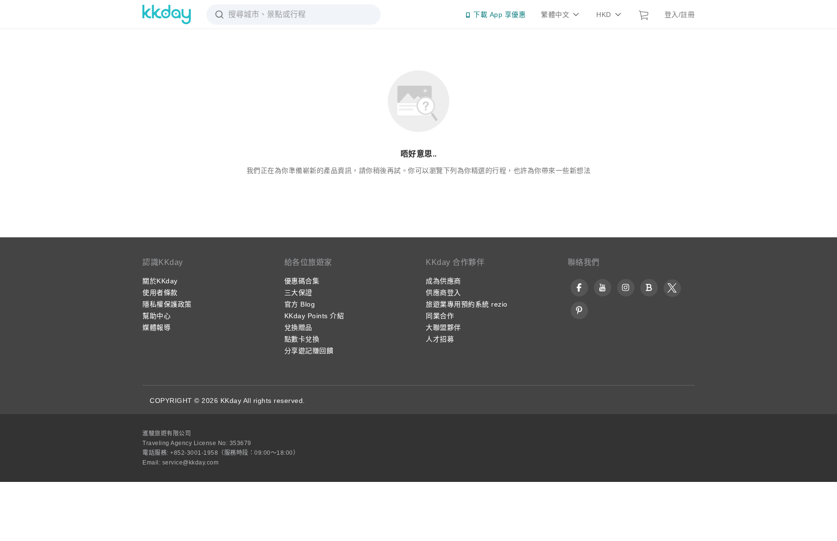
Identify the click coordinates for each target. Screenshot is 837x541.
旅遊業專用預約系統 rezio (467, 304)
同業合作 (440, 316)
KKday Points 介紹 (314, 316)
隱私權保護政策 (167, 304)
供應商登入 (443, 292)
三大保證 (298, 292)
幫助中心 (156, 316)
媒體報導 (156, 327)
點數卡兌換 (302, 339)
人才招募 (440, 339)
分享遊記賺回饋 (309, 351)
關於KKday (160, 281)
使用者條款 (160, 292)
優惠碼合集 (302, 281)
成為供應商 (443, 281)
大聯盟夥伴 (443, 327)
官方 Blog (299, 304)
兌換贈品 (298, 327)
